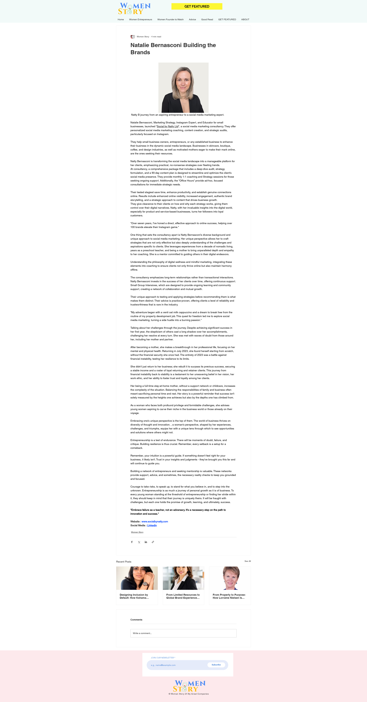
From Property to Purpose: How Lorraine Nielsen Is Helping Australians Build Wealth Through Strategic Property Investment (229, 596)
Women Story (137, 532)
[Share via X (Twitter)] (138, 542)
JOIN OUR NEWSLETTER (162, 658)
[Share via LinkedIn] (146, 542)
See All (248, 561)
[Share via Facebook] (131, 542)
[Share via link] (153, 542)
